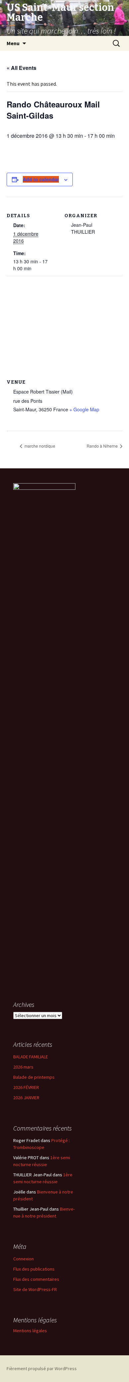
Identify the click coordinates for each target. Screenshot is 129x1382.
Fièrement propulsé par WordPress (42, 1368)
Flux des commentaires (36, 1279)
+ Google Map (84, 409)
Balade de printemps (34, 1077)
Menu (13, 43)
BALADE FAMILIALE (30, 1057)
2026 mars (23, 1067)
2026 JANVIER (26, 1098)
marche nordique (39, 446)
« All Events (21, 68)
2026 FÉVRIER (26, 1087)
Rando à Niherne (103, 446)
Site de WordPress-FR (35, 1289)
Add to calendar (41, 179)
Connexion (23, 1259)
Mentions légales (30, 1331)
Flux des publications (34, 1269)
